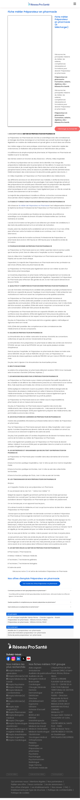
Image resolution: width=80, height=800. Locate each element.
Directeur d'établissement (36, 700)
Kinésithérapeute (36, 720)
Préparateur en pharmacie (35, 750)
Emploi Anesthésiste (17, 734)
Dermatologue (35, 692)
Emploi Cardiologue (17, 740)
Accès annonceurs (54, 784)
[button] (40, 590)
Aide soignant (35, 667)
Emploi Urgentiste (16, 737)
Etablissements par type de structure (28, 790)
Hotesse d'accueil (37, 709)
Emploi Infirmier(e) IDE (18, 676)
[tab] (40, 590)
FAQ (67, 787)
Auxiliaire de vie (36, 676)
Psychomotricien (36, 759)
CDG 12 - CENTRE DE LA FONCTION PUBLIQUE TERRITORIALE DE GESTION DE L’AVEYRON (62, 688)
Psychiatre (33, 754)
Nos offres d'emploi (20, 787)
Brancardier (34, 681)
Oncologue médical (38, 737)
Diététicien (33, 695)
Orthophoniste (35, 740)
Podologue (34, 745)
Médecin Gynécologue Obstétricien (39, 733)
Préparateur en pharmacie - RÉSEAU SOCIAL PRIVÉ (27, 622)
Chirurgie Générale (37, 687)
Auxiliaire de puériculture (40, 673)
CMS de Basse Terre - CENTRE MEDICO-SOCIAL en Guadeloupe (62, 732)
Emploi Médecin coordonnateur (14, 691)
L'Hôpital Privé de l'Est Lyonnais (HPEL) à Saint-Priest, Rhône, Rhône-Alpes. (62, 671)
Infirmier (32, 717)
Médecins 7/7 (57, 712)
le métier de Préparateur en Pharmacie (34, 205)
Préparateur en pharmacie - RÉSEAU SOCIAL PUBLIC (27, 620)
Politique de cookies (20, 793)
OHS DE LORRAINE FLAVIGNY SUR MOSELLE (61, 680)
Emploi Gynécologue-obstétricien (17, 725)
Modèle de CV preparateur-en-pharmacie (24, 630)
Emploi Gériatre (15, 687)
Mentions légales (38, 781)
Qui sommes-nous (19, 781)
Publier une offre (18, 784)
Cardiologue (34, 684)
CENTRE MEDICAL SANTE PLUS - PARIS (61, 724)
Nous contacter (35, 784)
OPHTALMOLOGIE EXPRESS (62, 737)
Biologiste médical (37, 679)
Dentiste (32, 690)
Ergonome (33, 704)
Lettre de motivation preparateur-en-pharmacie (27, 633)
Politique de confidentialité (60, 790)
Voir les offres (18, 596)
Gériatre (32, 706)
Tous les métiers (12, 774)
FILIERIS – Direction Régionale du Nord (59, 697)
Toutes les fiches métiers (37, 774)
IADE (31, 712)
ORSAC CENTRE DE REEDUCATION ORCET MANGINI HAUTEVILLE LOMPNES (60, 705)
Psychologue (34, 756)
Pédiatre (32, 743)
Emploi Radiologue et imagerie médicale (17, 730)
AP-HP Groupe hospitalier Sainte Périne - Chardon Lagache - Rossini (34, 617)
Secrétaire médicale (38, 767)
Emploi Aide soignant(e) (12, 708)
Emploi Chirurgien (16, 720)
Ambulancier (34, 670)
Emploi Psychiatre (16, 684)
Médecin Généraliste (38, 729)
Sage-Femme (35, 765)
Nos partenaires (55, 781)
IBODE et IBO (34, 715)
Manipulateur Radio (37, 723)
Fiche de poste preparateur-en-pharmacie (24, 635)
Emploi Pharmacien (17, 712)
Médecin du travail (37, 726)
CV (27, 571)
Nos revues (57, 787)
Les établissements (41, 787)
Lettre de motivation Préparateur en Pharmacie (48, 571)
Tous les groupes (57, 774)
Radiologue (34, 762)
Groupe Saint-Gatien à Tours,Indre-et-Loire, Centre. (61, 718)
